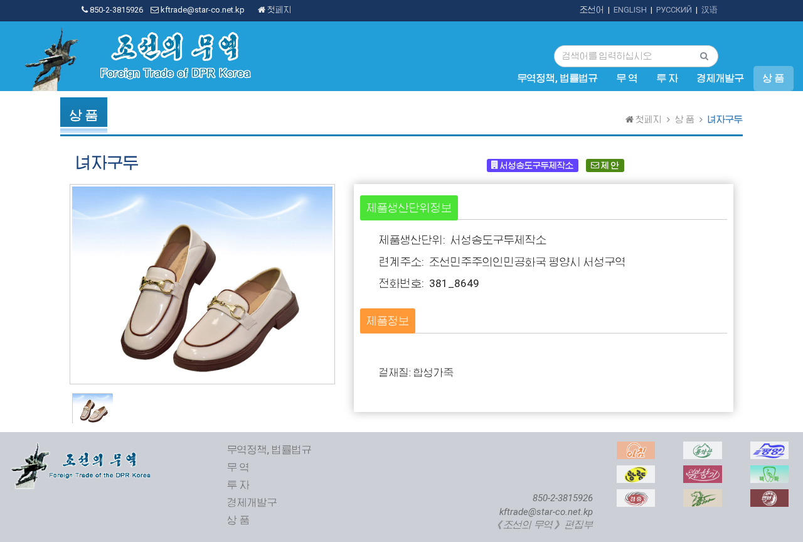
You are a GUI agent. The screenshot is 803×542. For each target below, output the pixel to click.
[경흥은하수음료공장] (636, 496)
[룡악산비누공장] (702, 448)
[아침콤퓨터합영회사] (636, 448)
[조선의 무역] (82, 448)
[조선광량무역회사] (636, 472)
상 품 (773, 78)
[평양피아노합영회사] (769, 448)
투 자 (667, 78)
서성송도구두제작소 (535, 165)
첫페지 (278, 9)
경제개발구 (720, 78)
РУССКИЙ (674, 9)
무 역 (627, 78)
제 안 (609, 165)
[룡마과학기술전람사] (702, 496)
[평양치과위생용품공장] (769, 472)
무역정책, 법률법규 (558, 78)
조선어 (592, 9)
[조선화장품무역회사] (702, 472)
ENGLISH (630, 9)
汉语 (709, 9)
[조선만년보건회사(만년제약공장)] (769, 496)
